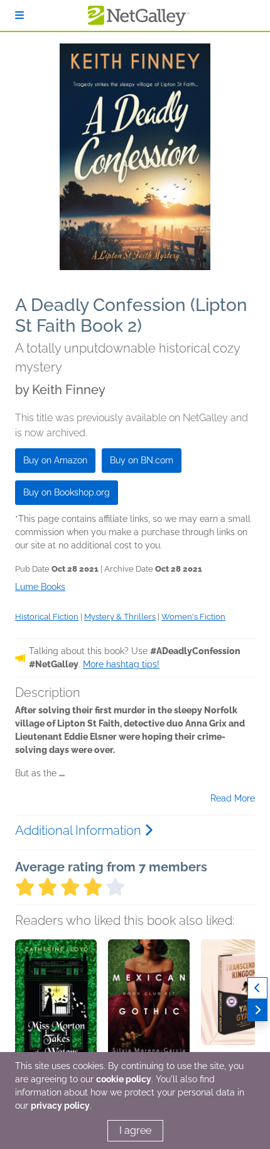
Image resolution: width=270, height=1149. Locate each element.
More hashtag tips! (121, 664)
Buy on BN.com (141, 460)
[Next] (257, 1010)
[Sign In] (19, 15)
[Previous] (257, 988)
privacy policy (60, 1106)
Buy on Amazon (55, 460)
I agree (135, 1130)
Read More (232, 798)
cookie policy (123, 1079)
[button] (56, 1005)
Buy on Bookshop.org (66, 492)
